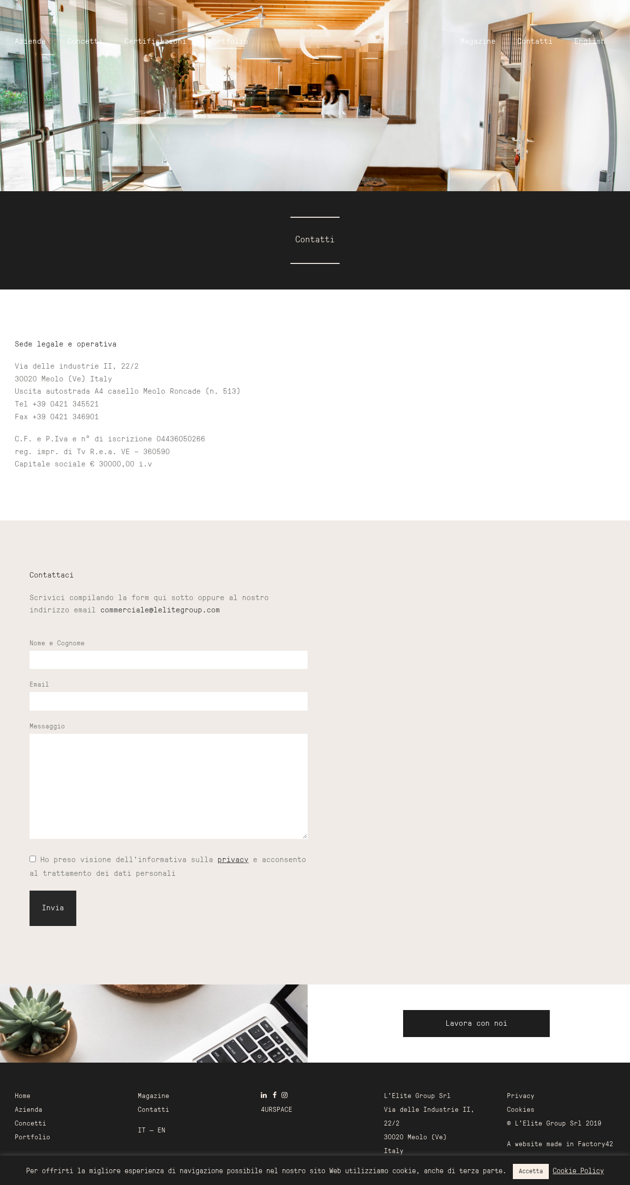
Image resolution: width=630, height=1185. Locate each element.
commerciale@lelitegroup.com (160, 610)
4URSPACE (276, 1110)
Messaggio (47, 726)
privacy (233, 860)
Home (23, 1096)
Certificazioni (156, 42)
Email (39, 685)
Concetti (85, 42)
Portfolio (228, 42)
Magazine (478, 42)
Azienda (30, 42)
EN (161, 1130)
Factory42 (595, 1144)
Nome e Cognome (57, 643)
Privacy (521, 1096)
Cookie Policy (578, 1171)
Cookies (521, 1110)
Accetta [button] (531, 1171)
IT (142, 1130)
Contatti (535, 42)
